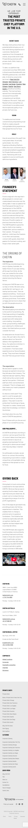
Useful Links (5, 790)
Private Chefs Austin (7, 722)
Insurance (22, 816)
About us (4, 779)
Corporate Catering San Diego (10, 764)
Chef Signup (5, 728)
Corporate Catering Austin (9, 767)
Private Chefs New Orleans (9, 714)
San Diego (17, 86)
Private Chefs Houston (8, 711)
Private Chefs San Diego (8, 719)
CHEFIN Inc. (9, 4)
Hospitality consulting (8, 665)
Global (15, 818)
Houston (19, 84)
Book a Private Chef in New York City (12, 697)
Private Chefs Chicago (8, 700)
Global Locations (7, 659)
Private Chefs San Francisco (9, 703)
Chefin (14, 799)
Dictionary (5, 670)
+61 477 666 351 (7, 621)
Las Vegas (12, 84)
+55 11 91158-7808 (7, 645)
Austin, (4, 89)
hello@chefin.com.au (8, 619)
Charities (5, 667)
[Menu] (24, 4)
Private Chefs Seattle (8, 717)
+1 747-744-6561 (7, 597)
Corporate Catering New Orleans (10, 758)
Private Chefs (6, 694)
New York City (14, 79)
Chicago (5, 82)
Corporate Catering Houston (9, 756)
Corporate (5, 662)
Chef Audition (5, 731)
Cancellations (5, 785)
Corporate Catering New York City (11, 742)
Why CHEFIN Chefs (7, 726)
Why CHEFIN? (6, 774)
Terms (9, 816)
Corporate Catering (7, 738)
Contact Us (5, 782)
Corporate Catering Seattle (9, 761)
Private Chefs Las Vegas (8, 708)
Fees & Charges (6, 788)
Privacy (16, 816)
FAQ (3, 777)
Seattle (10, 86)
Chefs (4, 816)
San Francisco (13, 82)
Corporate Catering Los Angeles (10, 750)
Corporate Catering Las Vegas (10, 753)
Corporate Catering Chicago (9, 745)
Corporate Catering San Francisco (11, 747)
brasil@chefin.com (8, 643)
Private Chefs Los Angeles (9, 706)
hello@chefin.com (7, 595)
